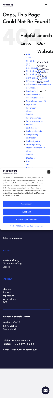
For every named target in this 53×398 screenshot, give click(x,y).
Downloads (31, 88)
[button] (48, 172)
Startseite (31, 158)
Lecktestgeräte (33, 141)
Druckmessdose (33, 95)
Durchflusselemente (35, 98)
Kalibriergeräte (33, 118)
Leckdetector (32, 128)
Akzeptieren (26, 204)
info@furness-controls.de (24, 350)
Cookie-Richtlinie (16, 226)
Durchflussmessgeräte (36, 101)
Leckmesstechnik (34, 131)
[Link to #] (45, 390)
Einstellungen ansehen (26, 219)
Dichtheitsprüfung (34, 75)
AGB (28, 55)
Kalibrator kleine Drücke (31, 111)
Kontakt (29, 125)
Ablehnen (26, 212)
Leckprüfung (32, 135)
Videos (6, 267)
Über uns (7, 289)
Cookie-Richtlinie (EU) (30, 61)
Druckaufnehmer (34, 91)
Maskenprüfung (33, 145)
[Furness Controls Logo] (8, 5)
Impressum (39, 226)
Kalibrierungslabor (35, 121)
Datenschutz (28, 226)
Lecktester (31, 138)
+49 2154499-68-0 (22, 340)
